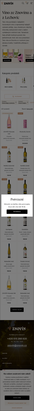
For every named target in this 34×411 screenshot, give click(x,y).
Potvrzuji (17, 211)
